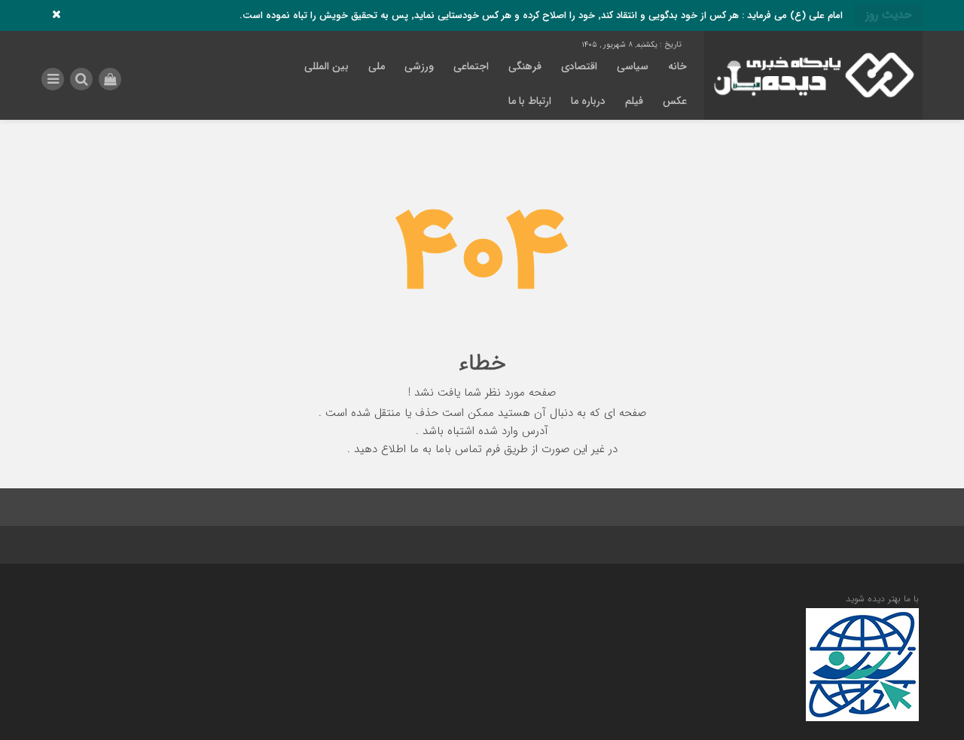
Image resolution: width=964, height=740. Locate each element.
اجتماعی (471, 66)
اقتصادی (579, 66)
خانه (677, 66)
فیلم (634, 101)
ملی (376, 66)
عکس (675, 101)
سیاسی (632, 66)
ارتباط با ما (529, 101)
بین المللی (326, 66)
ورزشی (419, 66)
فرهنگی (524, 66)
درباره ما (588, 101)
